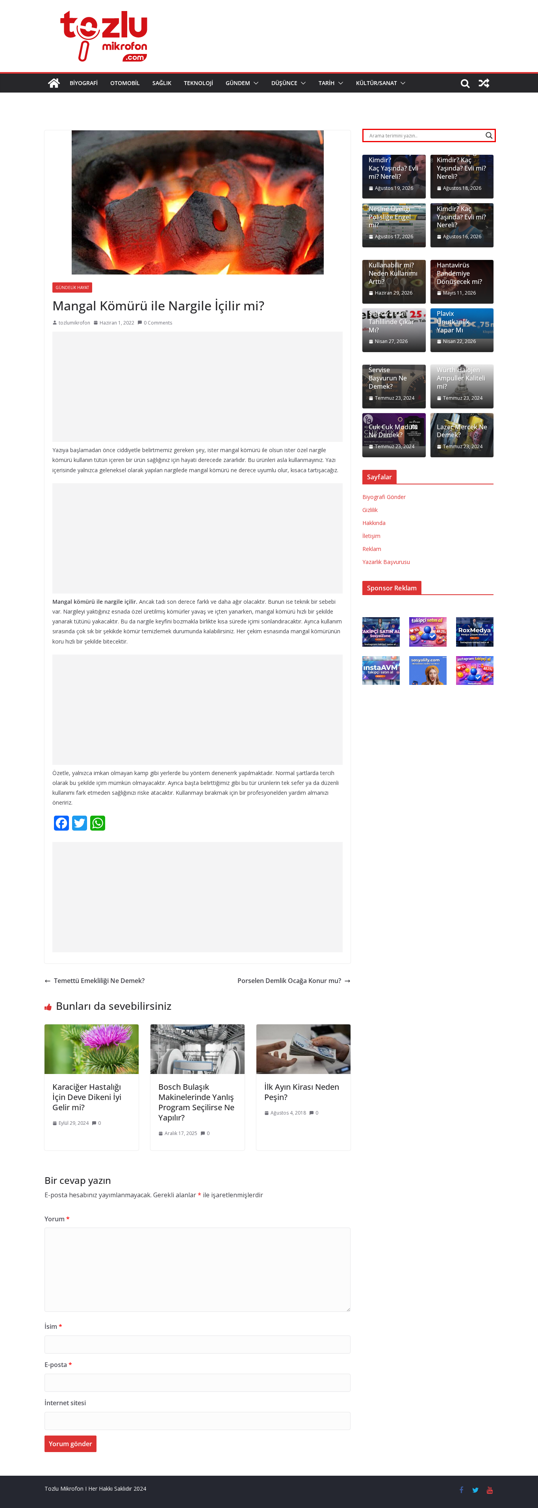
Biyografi (84, 83)
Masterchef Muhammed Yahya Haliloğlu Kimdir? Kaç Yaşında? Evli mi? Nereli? (461, 156)
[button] (254, 83)
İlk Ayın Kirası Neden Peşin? (301, 1091)
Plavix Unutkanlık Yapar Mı (453, 322)
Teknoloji (198, 83)
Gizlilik (370, 510)
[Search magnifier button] (489, 135)
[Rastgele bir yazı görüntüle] (484, 83)
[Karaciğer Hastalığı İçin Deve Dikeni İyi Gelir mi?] (92, 1030)
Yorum (57, 1219)
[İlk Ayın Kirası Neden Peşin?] (303, 1030)
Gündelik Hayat (72, 287)
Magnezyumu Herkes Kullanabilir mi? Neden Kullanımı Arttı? (393, 265)
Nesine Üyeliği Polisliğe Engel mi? (390, 217)
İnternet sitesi (65, 1403)
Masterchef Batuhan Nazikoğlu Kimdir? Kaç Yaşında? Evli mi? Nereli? (461, 204)
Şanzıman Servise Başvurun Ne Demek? (388, 374)
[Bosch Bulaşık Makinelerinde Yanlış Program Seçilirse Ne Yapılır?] (197, 1030)
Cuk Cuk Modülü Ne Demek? (393, 431)
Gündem (238, 83)
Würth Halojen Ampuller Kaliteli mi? (461, 378)
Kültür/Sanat (376, 83)
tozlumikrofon (74, 322)
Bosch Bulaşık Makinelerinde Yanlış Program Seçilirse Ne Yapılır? (196, 1102)
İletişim (371, 536)
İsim (53, 1326)
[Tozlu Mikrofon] (54, 83)
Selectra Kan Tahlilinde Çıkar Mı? (391, 322)
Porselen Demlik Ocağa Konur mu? (289, 980)
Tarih (327, 83)
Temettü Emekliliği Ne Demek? (99, 980)
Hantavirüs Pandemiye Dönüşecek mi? (459, 273)
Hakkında (374, 523)
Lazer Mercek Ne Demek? (462, 431)
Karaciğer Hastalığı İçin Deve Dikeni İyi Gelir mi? (86, 1097)
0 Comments (158, 322)
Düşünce (284, 83)
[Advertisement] (197, 387)
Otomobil (125, 83)
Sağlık (161, 83)
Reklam (371, 549)
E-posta (58, 1364)
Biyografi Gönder (384, 497)
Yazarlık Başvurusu (386, 562)
